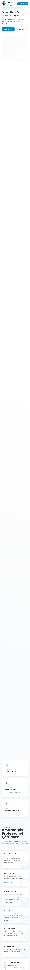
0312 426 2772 (11, 790)
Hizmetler (21, 29)
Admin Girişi (23, 3)
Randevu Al (7, 29)
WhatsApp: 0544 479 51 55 (13, 792)
